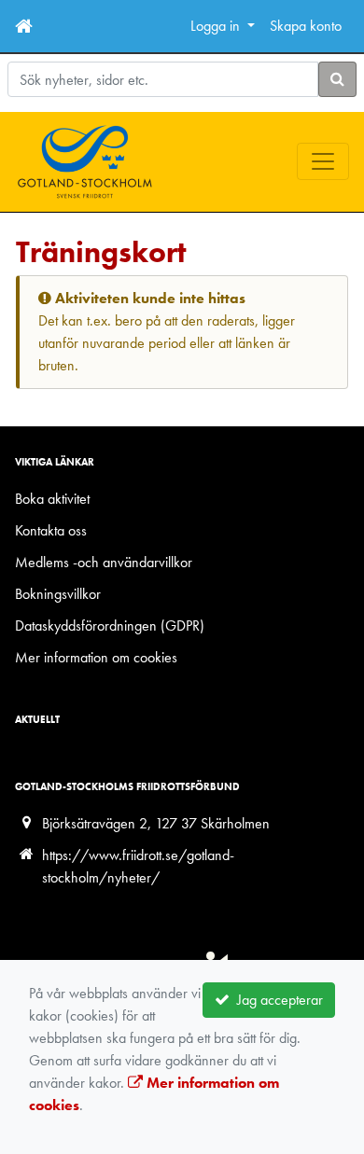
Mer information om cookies (96, 657)
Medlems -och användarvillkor (103, 562)
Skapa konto (306, 25)
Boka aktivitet (52, 498)
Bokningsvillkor (58, 594)
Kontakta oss (51, 530)
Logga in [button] (217, 25)
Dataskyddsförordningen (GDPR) (109, 625)
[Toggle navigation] (323, 161)
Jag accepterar (276, 999)
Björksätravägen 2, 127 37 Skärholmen (156, 823)
